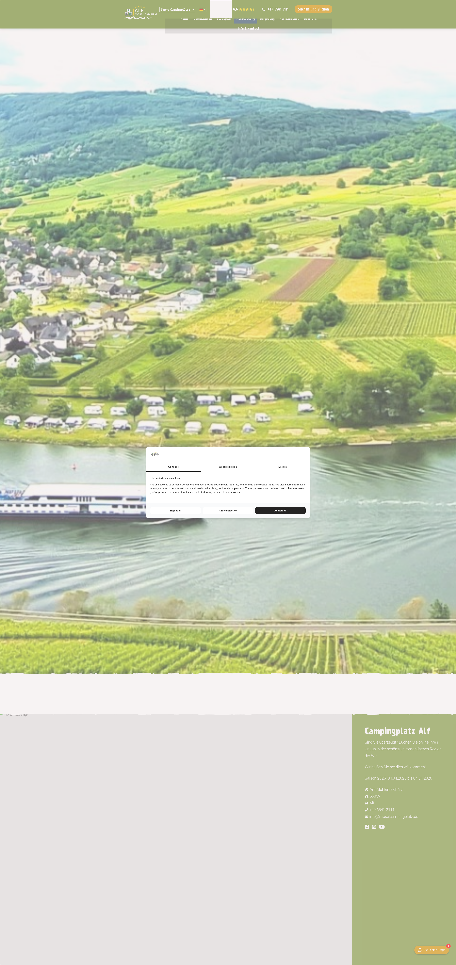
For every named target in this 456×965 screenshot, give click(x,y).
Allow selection (228, 510)
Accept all (280, 510)
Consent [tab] (173, 466)
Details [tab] (282, 466)
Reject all (175, 510)
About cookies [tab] (228, 466)
